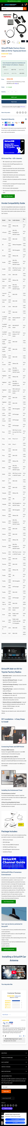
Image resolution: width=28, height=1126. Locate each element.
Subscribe (6, 1091)
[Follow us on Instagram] (8, 1105)
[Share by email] (26, 112)
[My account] (22, 5)
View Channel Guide (9, 901)
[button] (4, 53)
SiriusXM (3, 56)
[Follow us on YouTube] (13, 1105)
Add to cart (14, 97)
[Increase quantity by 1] (15, 91)
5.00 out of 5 (18, 996)
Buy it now (14, 101)
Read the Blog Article (9, 949)
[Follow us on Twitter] (5, 1105)
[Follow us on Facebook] (2, 1105)
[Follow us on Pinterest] (11, 1105)
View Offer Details (8, 196)
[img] (6, 1020)
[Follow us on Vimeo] (16, 1105)
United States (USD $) (6, 1098)
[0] (25, 5)
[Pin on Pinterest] (20, 112)
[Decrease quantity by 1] (8, 91)
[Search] (25, 8)
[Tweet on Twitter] (23, 112)
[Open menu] (2, 4)
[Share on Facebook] (17, 112)
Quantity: (3, 91)
